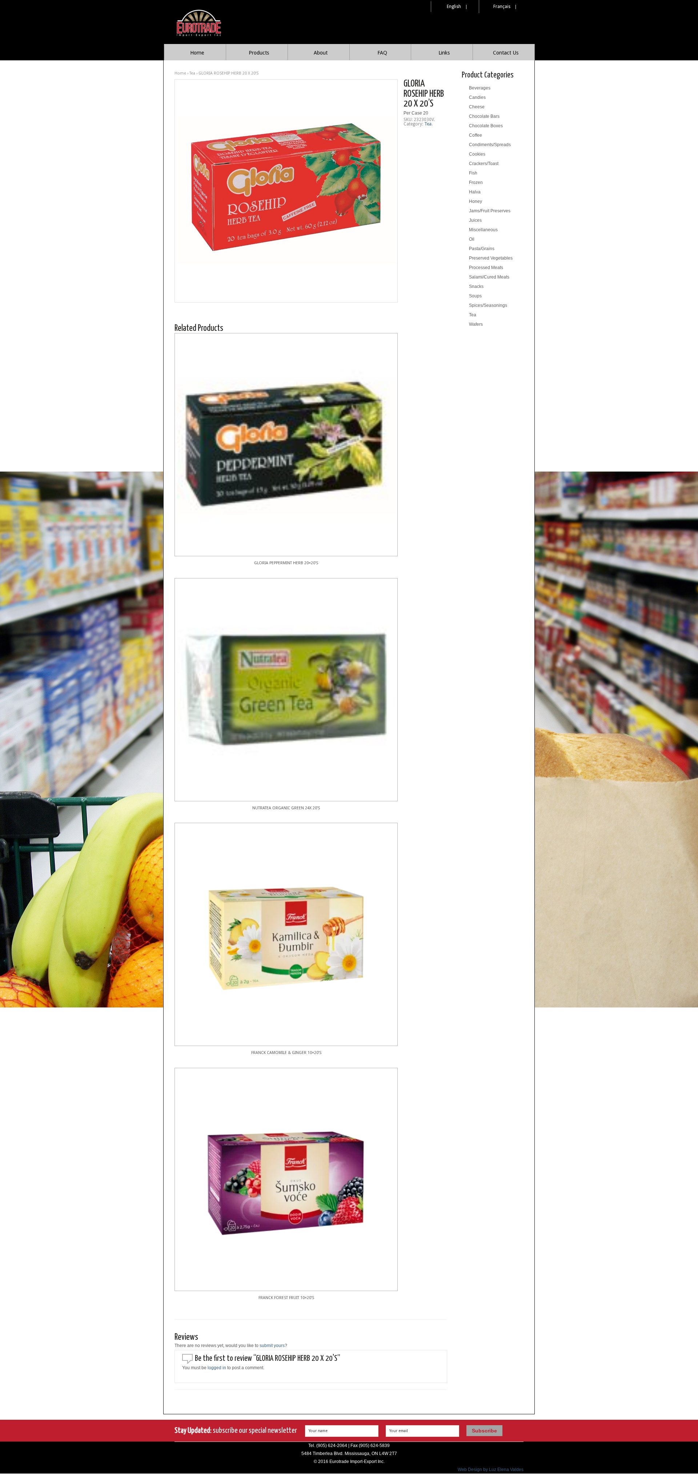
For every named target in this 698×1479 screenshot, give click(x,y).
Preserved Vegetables (491, 258)
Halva (475, 192)
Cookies (477, 154)
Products (259, 53)
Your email (398, 1430)
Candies (477, 97)
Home (197, 53)
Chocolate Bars (484, 116)
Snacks (476, 286)
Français (501, 6)
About (321, 53)
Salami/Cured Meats (489, 277)
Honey (475, 201)
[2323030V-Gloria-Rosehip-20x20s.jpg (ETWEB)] (286, 190)
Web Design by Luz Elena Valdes (491, 1469)
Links (444, 53)
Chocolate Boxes (486, 125)
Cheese (477, 106)
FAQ (382, 53)
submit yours (272, 1345)
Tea (192, 73)
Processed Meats (486, 267)
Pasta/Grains (481, 248)
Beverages (479, 88)
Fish (473, 173)
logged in (217, 1367)
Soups (475, 295)
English (454, 6)
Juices (475, 220)
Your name (318, 1430)
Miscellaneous (483, 229)
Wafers (476, 324)
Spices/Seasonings (488, 305)
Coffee (475, 135)
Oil (471, 239)
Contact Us (505, 53)
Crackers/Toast (483, 163)
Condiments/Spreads (490, 144)
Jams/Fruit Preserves (489, 210)
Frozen (476, 182)
